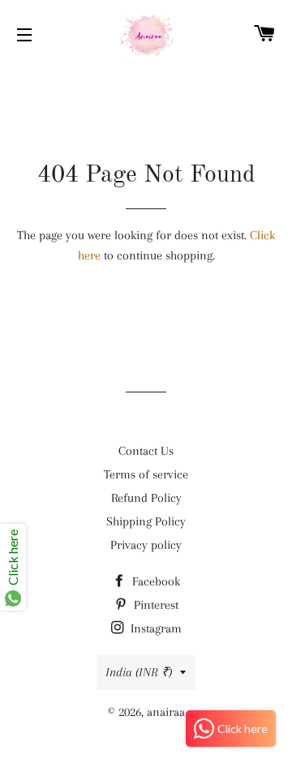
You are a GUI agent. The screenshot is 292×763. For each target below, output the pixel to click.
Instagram (154, 628)
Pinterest (154, 605)
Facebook (154, 581)
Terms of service (146, 474)
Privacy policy (146, 545)
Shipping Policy (146, 521)
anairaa (166, 712)
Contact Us (146, 451)
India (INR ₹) (138, 672)
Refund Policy (146, 498)
